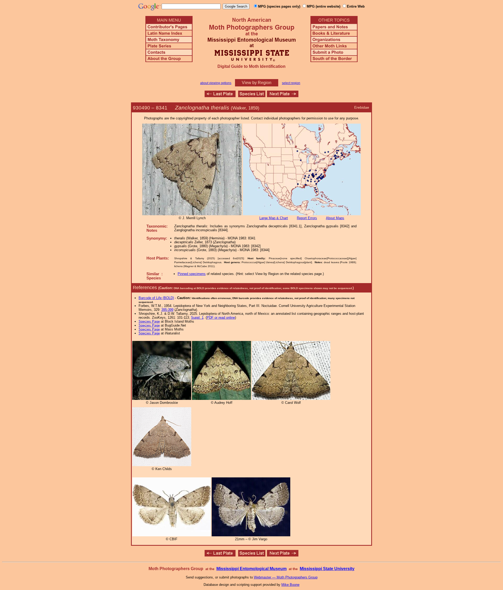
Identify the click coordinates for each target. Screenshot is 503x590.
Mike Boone (290, 585)
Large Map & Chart (273, 218)
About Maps (335, 218)
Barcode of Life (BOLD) (156, 298)
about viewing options (215, 83)
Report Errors (307, 218)
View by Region (256, 82)
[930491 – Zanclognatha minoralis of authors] (282, 95)
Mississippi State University (327, 568)
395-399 (167, 310)
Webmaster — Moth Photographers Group (286, 577)
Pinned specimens (192, 274)
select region (291, 83)
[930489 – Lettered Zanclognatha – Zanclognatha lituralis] (220, 95)
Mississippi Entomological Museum (251, 568)
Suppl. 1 (197, 317)
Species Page (149, 321)
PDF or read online (221, 317)
